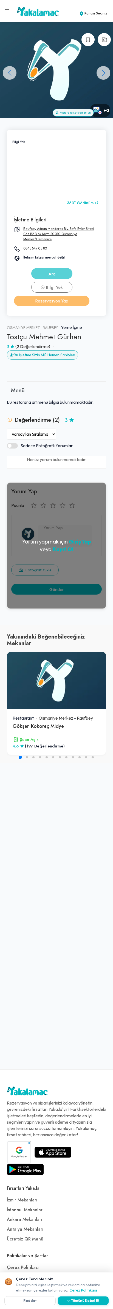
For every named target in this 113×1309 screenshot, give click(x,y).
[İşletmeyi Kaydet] (88, 39)
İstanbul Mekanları (25, 1210)
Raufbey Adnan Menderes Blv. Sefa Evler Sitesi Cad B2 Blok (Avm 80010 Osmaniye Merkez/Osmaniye (58, 234)
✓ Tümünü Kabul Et (83, 1300)
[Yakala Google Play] (25, 1169)
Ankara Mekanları (24, 1219)
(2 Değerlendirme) (32, 346)
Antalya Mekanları (25, 1229)
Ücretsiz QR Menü (25, 1239)
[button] (103, 73)
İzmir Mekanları (22, 1200)
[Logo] (27, 1092)
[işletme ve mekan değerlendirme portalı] (7, 11)
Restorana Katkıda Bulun (74, 112)
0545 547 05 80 (35, 248)
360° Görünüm (81, 203)
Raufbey (50, 327)
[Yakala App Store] (53, 1152)
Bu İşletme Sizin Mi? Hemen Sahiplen (44, 354)
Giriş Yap (80, 541)
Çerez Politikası (23, 1268)
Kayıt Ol (63, 549)
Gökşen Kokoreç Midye (38, 726)
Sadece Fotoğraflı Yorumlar (47, 445)
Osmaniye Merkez (23, 327)
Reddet (30, 1300)
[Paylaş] (104, 39)
